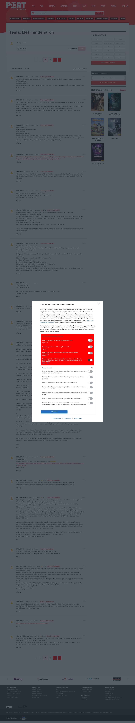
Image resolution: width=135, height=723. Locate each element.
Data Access (67, 418)
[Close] (99, 304)
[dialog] (67, 361)
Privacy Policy (78, 418)
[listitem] (67, 336)
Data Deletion (57, 418)
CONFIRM (54, 412)
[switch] (90, 340)
